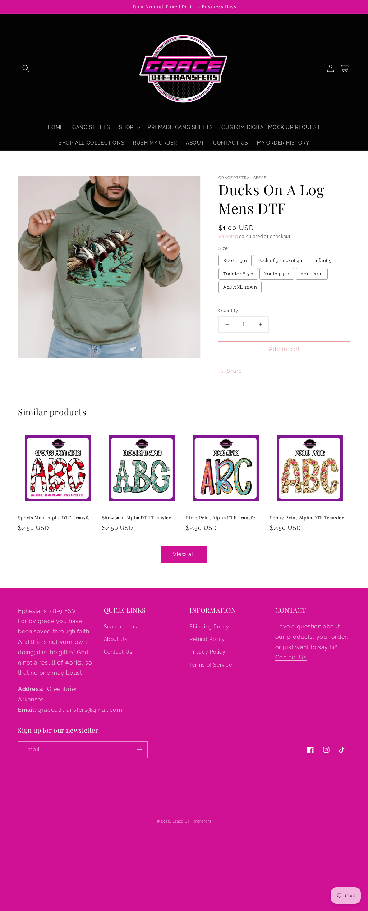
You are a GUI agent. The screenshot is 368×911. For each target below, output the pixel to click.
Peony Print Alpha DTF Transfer (307, 517)
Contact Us (118, 652)
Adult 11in (311, 273)
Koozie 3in (235, 260)
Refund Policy (207, 639)
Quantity (228, 310)
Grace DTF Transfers (191, 821)
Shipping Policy (209, 627)
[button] (26, 68)
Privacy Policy (207, 652)
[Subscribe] (139, 749)
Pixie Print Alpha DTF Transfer (222, 517)
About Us (116, 639)
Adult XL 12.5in (240, 287)
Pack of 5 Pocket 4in (281, 260)
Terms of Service (210, 665)
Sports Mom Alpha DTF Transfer (55, 517)
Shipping (228, 236)
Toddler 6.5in (238, 273)
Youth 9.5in (276, 273)
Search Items (120, 627)
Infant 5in (325, 260)
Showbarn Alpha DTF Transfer (136, 517)
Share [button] (234, 371)
